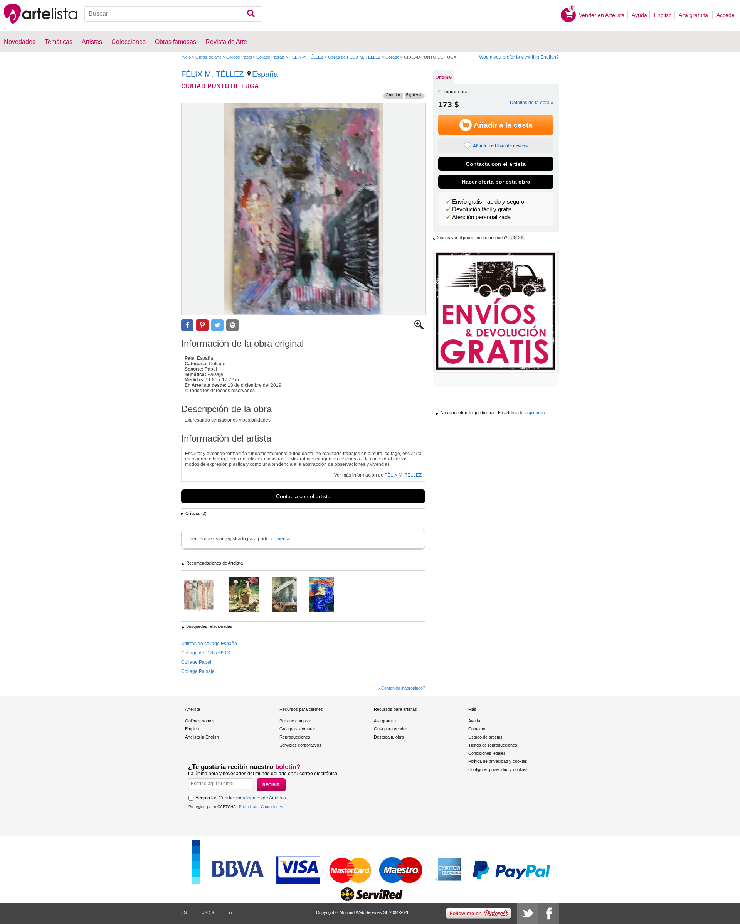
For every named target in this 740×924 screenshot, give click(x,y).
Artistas (92, 42)
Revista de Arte (226, 42)
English (663, 15)
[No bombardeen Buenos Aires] (290, 595)
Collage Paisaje (270, 57)
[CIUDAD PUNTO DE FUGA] (304, 209)
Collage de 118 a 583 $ (205, 653)
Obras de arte (208, 57)
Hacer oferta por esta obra (496, 182)
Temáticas (58, 42)
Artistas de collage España (209, 643)
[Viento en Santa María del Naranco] (327, 595)
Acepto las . (241, 798)
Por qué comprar (295, 720)
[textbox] (173, 14)
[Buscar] (250, 14)
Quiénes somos (200, 720)
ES (184, 912)
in (230, 912)
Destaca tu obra (389, 737)
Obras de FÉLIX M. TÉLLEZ (354, 57)
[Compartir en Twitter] (217, 325)
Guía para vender (390, 729)
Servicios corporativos (300, 745)
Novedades (19, 42)
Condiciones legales (487, 753)
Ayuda (639, 15)
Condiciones (272, 806)
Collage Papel (239, 57)
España (265, 74)
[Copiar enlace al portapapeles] (232, 325)
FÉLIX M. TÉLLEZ (306, 57)
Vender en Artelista (602, 15)
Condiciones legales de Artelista (252, 798)
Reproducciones (294, 737)
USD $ (517, 237)
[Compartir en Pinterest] (202, 325)
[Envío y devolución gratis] (496, 311)
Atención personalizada (481, 217)
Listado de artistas (485, 737)
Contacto (476, 729)
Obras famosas (175, 42)
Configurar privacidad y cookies (498, 769)
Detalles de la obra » (531, 102)
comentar (281, 538)
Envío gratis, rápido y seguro (488, 202)
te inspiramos (532, 412)
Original (444, 77)
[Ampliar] (419, 327)
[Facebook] (548, 913)
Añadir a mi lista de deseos (500, 145)
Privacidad (248, 806)
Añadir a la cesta (503, 125)
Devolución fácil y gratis (482, 209)
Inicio (186, 57)
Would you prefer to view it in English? (519, 57)
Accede (725, 15)
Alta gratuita (694, 15)
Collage (392, 57)
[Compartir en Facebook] (187, 325)
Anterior (393, 95)
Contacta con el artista (303, 496)
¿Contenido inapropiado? (401, 688)
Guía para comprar (297, 729)
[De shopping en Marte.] (250, 595)
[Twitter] (527, 913)
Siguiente (414, 95)
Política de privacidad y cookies (497, 761)
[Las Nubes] (204, 595)
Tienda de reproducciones (492, 745)
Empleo (192, 729)
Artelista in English (202, 737)
